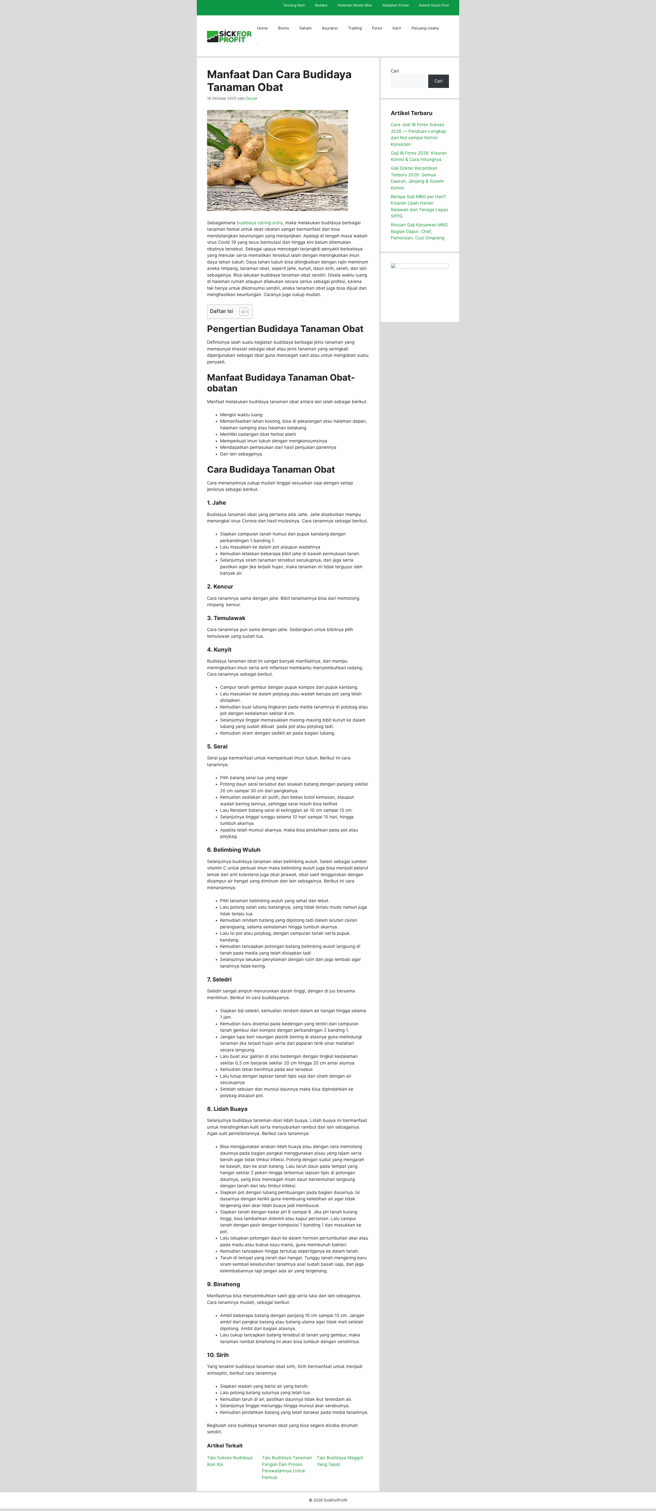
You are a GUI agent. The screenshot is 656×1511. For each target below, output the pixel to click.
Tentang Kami (294, 5)
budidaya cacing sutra (260, 222)
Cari (395, 71)
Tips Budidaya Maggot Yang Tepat (340, 1461)
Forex (377, 28)
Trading (355, 28)
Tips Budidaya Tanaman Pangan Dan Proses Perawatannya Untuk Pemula (287, 1467)
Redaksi (321, 5)
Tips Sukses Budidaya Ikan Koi (230, 1461)
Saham (305, 28)
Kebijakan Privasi (396, 5)
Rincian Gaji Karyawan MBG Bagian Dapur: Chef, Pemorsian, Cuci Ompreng (419, 231)
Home (262, 28)
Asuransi (330, 28)
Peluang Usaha (425, 28)
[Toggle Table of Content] (241, 311)
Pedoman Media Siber (354, 5)
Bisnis (283, 28)
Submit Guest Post (434, 5)
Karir (397, 28)
